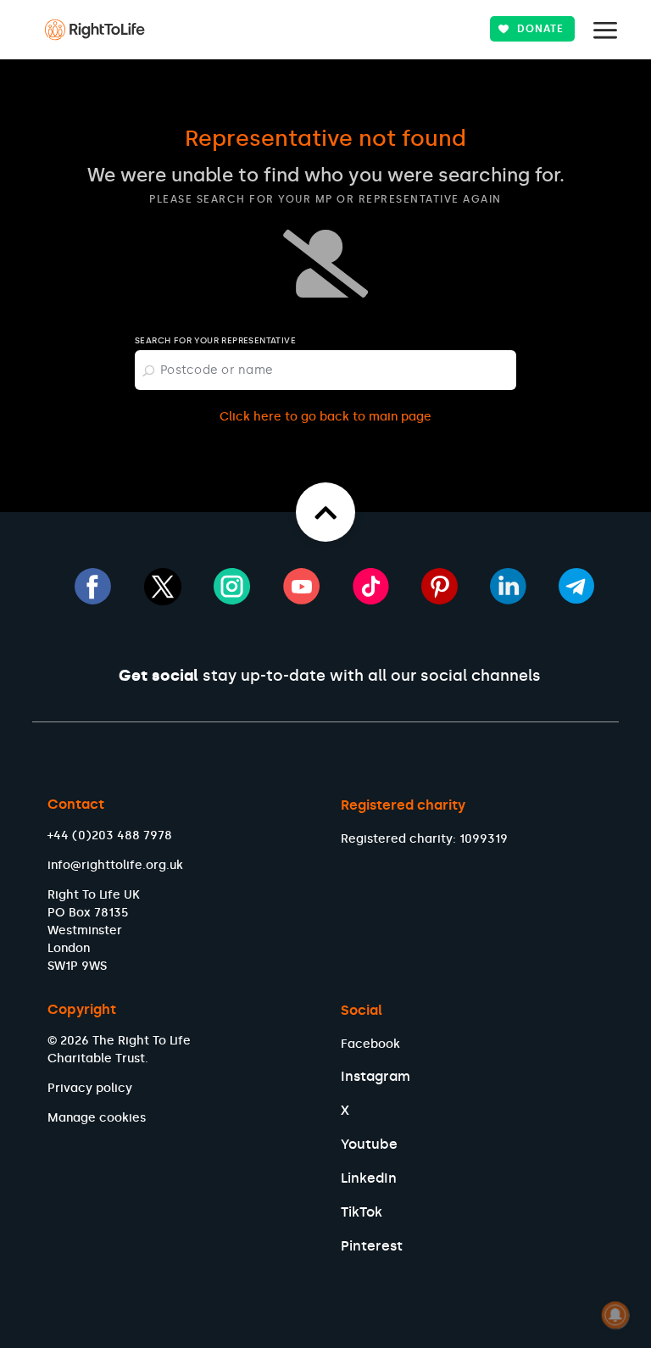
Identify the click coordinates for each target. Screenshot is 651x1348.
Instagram (375, 1076)
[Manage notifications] (615, 1315)
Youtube (369, 1144)
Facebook (370, 1044)
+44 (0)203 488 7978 (109, 835)
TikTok (361, 1212)
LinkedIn (369, 1178)
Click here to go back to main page (325, 416)
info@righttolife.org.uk (115, 865)
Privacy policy (89, 1088)
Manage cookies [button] (96, 1118)
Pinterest (372, 1246)
